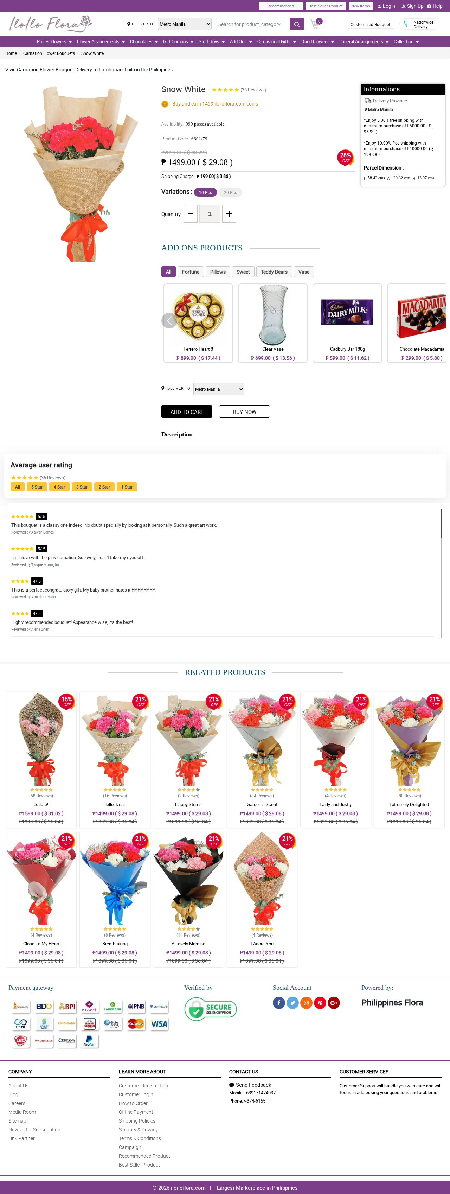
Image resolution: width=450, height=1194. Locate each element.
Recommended (281, 5)
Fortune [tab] (190, 271)
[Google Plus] (334, 1003)
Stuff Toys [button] (209, 41)
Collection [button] (403, 41)
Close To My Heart (41, 943)
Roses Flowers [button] (51, 41)
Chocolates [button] (141, 41)
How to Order (133, 1103)
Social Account (292, 987)
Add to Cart (187, 411)
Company (20, 1071)
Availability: (193, 124)
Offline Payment (136, 1112)
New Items (360, 5)
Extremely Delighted (409, 804)
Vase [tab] (303, 271)
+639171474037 (260, 1093)
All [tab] (168, 271)
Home (11, 53)
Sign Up (415, 5)
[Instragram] (306, 1003)
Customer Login (136, 1094)
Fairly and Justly (336, 804)
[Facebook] (279, 1003)
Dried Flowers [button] (315, 41)
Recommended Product (144, 1156)
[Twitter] (293, 1003)
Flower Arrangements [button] (98, 41)
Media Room (22, 1112)
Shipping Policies (137, 1120)
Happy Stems (188, 804)
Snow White (92, 53)
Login (389, 5)
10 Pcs (205, 192)
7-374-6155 (254, 1101)
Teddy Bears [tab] (274, 271)
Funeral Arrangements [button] (361, 41)
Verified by (198, 987)
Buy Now (244, 411)
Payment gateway (30, 987)
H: (423, 178)
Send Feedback (253, 1084)
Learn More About (142, 1071)
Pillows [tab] (218, 271)
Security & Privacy (138, 1129)
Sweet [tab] (243, 271)
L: (374, 178)
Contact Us (243, 1071)
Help (438, 5)
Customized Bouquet (370, 24)
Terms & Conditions (140, 1138)
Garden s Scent (262, 804)
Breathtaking (115, 943)
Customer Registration (143, 1085)
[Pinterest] (320, 1003)
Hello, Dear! (114, 804)
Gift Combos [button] (175, 41)
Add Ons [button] (238, 41)
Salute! (41, 804)
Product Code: (184, 138)
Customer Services (364, 1071)
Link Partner (21, 1138)
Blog (13, 1094)
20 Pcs (230, 192)
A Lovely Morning (188, 943)
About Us (18, 1085)
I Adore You (262, 943)
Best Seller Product (326, 5)
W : (399, 178)
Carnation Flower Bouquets (49, 53)
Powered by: (377, 987)
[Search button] (297, 24)
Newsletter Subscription (34, 1129)
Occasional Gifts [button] (274, 41)
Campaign (130, 1147)
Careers (16, 1103)
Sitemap (17, 1120)
